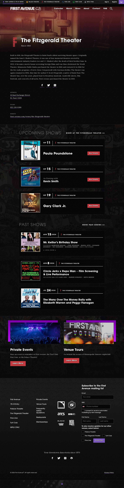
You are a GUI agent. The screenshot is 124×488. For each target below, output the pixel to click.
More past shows (91, 225)
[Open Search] (111, 8)
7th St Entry (14, 404)
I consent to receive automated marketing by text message (94, 411)
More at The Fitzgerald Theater (83, 133)
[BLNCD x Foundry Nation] (61, 423)
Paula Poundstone (58, 153)
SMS (83, 402)
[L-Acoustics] (61, 405)
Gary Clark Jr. (54, 206)
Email (84, 393)
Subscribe (99, 440)
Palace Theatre (89, 432)
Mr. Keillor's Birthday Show (60, 242)
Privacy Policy (109, 472)
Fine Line (87, 440)
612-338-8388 (15, 107)
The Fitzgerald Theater (92, 436)
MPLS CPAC (15, 427)
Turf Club (108, 436)
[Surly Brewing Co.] (71, 405)
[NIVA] (71, 414)
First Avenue (15, 400)
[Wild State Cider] (71, 422)
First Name (85, 417)
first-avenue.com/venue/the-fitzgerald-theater (30, 116)
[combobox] (84, 407)
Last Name (102, 417)
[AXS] (61, 414)
